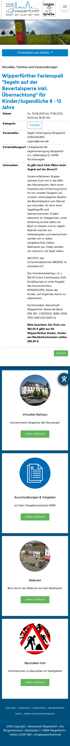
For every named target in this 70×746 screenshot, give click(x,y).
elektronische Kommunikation (39, 714)
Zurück (61, 353)
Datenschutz (39, 708)
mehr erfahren (35, 434)
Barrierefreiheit (56, 708)
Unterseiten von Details (33, 52)
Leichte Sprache (49, 9)
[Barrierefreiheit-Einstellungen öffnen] (64, 379)
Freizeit (35, 125)
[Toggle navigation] (65, 6)
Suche (18, 714)
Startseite (11, 708)
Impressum (24, 708)
